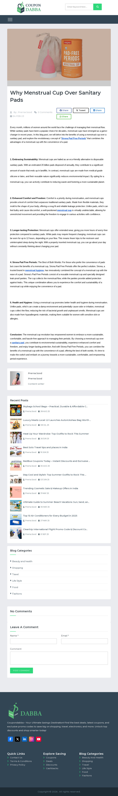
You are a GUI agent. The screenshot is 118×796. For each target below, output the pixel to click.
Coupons (51, 757)
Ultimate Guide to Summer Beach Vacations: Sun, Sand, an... (56, 502)
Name (14, 635)
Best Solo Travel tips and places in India (45, 447)
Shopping (17, 567)
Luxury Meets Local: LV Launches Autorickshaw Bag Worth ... (57, 420)
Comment (15, 649)
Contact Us (16, 757)
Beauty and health (22, 561)
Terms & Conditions (21, 761)
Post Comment (21, 670)
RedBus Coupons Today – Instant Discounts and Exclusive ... (56, 461)
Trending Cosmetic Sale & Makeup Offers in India (50, 488)
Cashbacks (52, 768)
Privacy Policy (17, 764)
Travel (15, 574)
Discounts (51, 764)
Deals (49, 761)
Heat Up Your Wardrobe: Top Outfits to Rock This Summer (56, 433)
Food (15, 587)
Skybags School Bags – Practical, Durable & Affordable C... (55, 406)
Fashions (17, 593)
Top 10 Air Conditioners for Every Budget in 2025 (50, 515)
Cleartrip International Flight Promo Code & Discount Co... (55, 529)
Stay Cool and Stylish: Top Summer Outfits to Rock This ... (54, 474)
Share (65, 110)
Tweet (81, 110)
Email (65, 635)
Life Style (17, 580)
